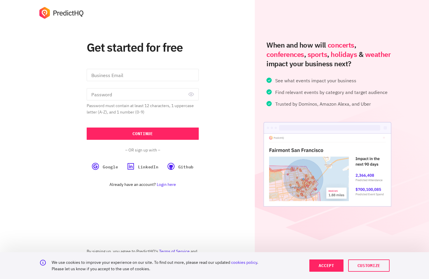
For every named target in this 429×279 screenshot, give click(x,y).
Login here (166, 184)
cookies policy (244, 262)
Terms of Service (174, 251)
